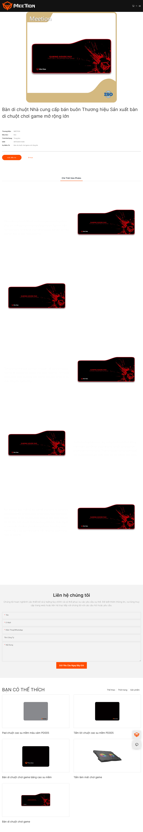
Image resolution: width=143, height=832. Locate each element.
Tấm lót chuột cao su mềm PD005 (94, 732)
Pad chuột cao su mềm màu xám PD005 (25, 732)
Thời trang (122, 690)
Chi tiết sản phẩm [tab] (71, 178)
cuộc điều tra (11, 157)
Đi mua (30, 157)
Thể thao (111, 690)
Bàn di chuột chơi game (16, 821)
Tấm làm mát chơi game (88, 777)
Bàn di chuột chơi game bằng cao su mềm (27, 777)
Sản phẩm (135, 690)
